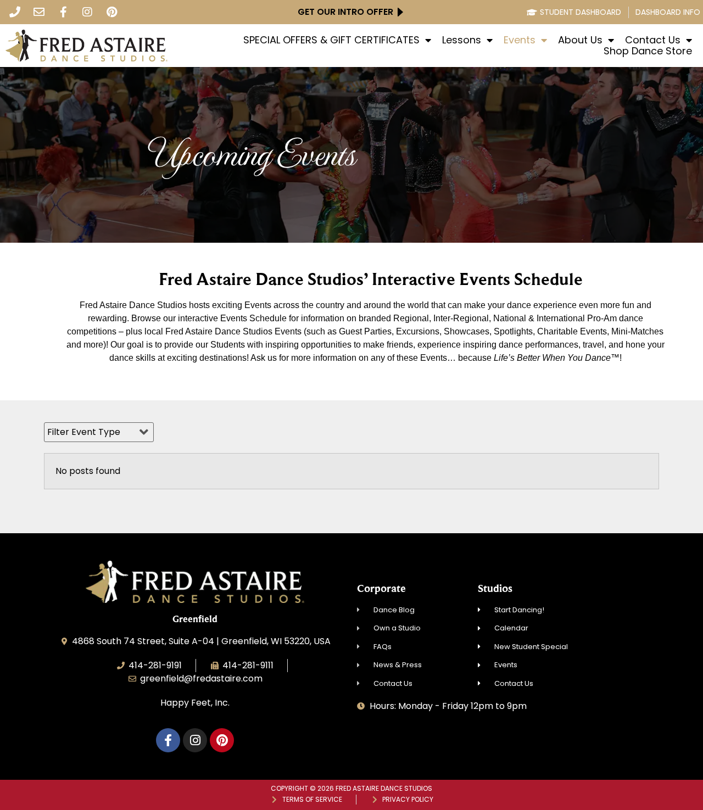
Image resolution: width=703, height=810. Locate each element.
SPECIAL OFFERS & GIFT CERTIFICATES (331, 40)
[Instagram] (87, 12)
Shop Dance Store (648, 51)
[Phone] (15, 12)
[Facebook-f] (63, 12)
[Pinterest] (111, 12)
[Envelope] (39, 12)
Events (519, 40)
